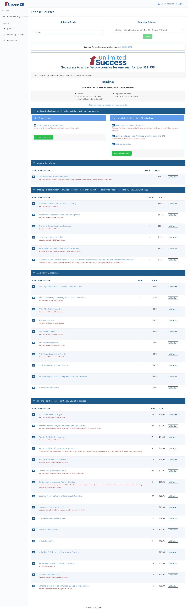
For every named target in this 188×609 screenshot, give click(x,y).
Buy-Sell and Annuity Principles (52, 518)
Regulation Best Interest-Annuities (130, 125)
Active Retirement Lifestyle (50, 414)
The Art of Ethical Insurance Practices (55, 226)
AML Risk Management (48, 342)
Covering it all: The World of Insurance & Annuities (60, 496)
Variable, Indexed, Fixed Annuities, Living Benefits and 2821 (140, 136)
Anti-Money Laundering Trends (52, 354)
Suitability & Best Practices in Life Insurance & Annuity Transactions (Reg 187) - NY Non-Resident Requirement (86, 259)
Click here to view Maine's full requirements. (108, 105)
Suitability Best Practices (49, 574)
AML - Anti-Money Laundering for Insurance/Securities (62, 298)
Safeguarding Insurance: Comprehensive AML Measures (63, 376)
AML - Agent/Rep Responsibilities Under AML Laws (60, 286)
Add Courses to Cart (43, 137)
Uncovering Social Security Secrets (53, 507)
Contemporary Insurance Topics (50, 125)
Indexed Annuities (123, 144)
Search (147, 36)
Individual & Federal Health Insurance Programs (59, 552)
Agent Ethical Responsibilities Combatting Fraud (59, 214)
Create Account (167, 4)
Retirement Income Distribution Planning (56, 563)
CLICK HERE (127, 47)
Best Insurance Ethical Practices (52, 459)
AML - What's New (46, 320)
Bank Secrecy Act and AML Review (53, 365)
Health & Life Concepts (48, 529)
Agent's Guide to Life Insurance (52, 437)
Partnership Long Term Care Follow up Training (59, 248)
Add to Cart (173, 177)
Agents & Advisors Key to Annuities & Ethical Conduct (62, 426)
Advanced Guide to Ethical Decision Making (57, 203)
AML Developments (47, 331)
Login (179, 4)
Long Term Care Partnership (51, 237)
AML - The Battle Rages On (50, 309)
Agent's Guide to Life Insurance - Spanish (56, 448)
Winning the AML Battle (49, 387)
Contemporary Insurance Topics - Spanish (57, 482)
